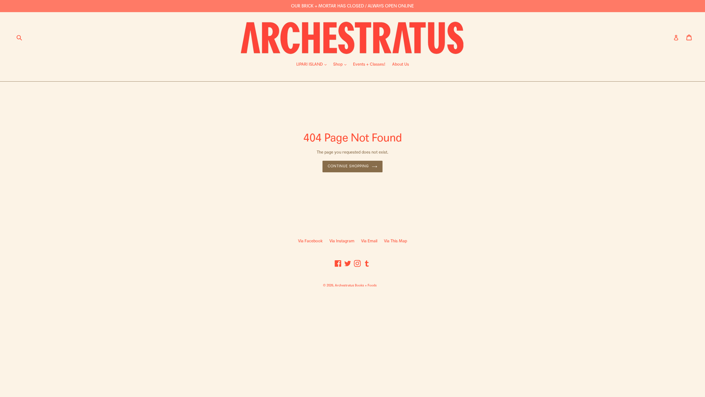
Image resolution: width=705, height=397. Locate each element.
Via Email (369, 240)
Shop (341, 64)
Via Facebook (310, 240)
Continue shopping (348, 166)
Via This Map (395, 240)
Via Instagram (341, 240)
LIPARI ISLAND (312, 64)
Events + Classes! (369, 64)
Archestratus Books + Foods (356, 285)
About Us (400, 64)
